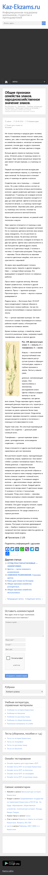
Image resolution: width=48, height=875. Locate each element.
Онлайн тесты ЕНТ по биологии (20, 770)
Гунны (27, 816)
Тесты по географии (15, 742)
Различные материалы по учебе (20, 724)
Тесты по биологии (14, 749)
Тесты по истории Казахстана (19, 738)
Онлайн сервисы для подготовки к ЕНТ (22, 763)
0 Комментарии (33, 121)
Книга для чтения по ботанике (20, 581)
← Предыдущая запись (14, 599)
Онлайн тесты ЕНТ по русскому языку (22, 777)
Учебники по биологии (16, 713)
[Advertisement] (24, 54)
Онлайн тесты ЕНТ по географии (20, 774)
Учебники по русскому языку (18, 717)
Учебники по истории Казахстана (20, 710)
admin (9, 121)
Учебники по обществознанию (19, 720)
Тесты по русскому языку (17, 745)
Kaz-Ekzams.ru (21, 7)
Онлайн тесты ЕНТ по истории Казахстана (24, 767)
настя (9, 826)
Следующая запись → (34, 599)
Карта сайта (7, 871)
